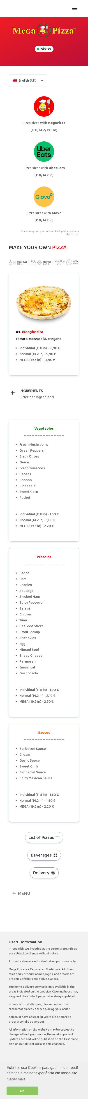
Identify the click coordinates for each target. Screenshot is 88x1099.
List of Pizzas (41, 837)
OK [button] (22, 1091)
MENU (24, 893)
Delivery (41, 872)
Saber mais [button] (16, 1079)
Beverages (41, 855)
